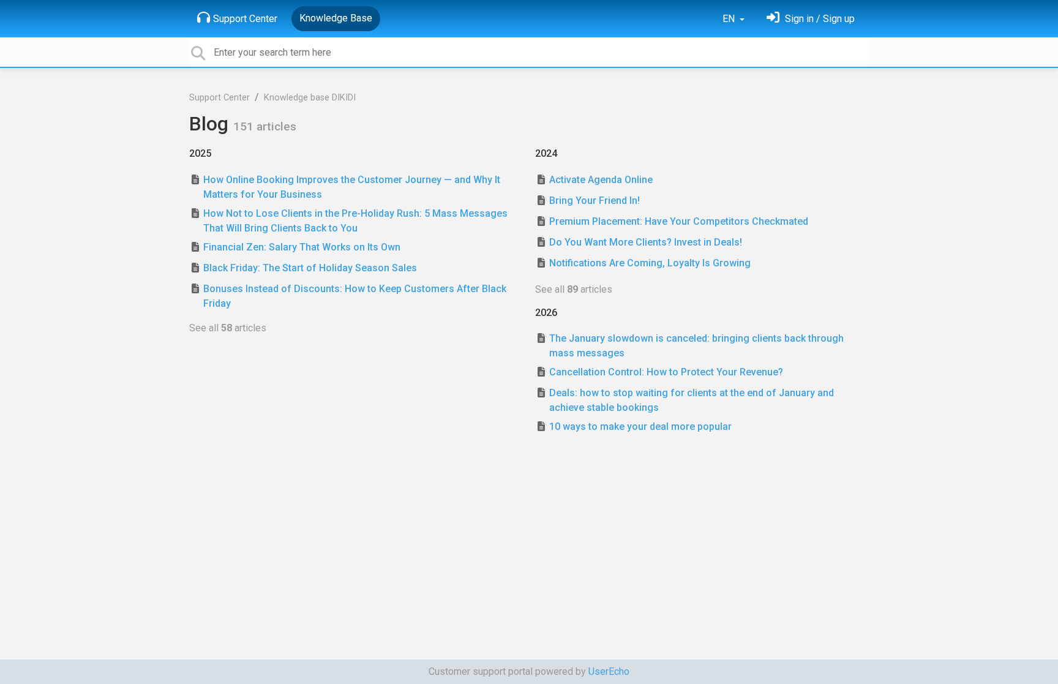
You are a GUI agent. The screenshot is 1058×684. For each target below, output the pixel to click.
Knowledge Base (335, 18)
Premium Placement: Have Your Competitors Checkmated (678, 221)
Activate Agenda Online (601, 180)
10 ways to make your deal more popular (640, 426)
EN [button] (729, 18)
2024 (546, 153)
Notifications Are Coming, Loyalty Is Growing (650, 263)
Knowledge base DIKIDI (310, 97)
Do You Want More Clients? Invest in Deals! (645, 242)
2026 (546, 312)
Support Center (245, 18)
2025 (200, 153)
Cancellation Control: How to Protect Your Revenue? (666, 372)
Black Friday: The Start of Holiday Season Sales (310, 268)
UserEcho (608, 671)
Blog (211, 123)
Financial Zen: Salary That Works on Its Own (301, 247)
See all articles (227, 328)
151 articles (264, 126)
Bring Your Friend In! (594, 200)
